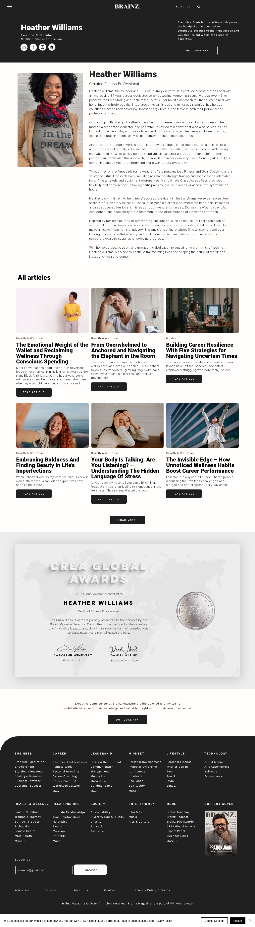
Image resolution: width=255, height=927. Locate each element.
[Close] (250, 920)
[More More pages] (63, 791)
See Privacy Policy (160, 921)
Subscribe (183, 6)
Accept (237, 921)
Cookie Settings (214, 921)
